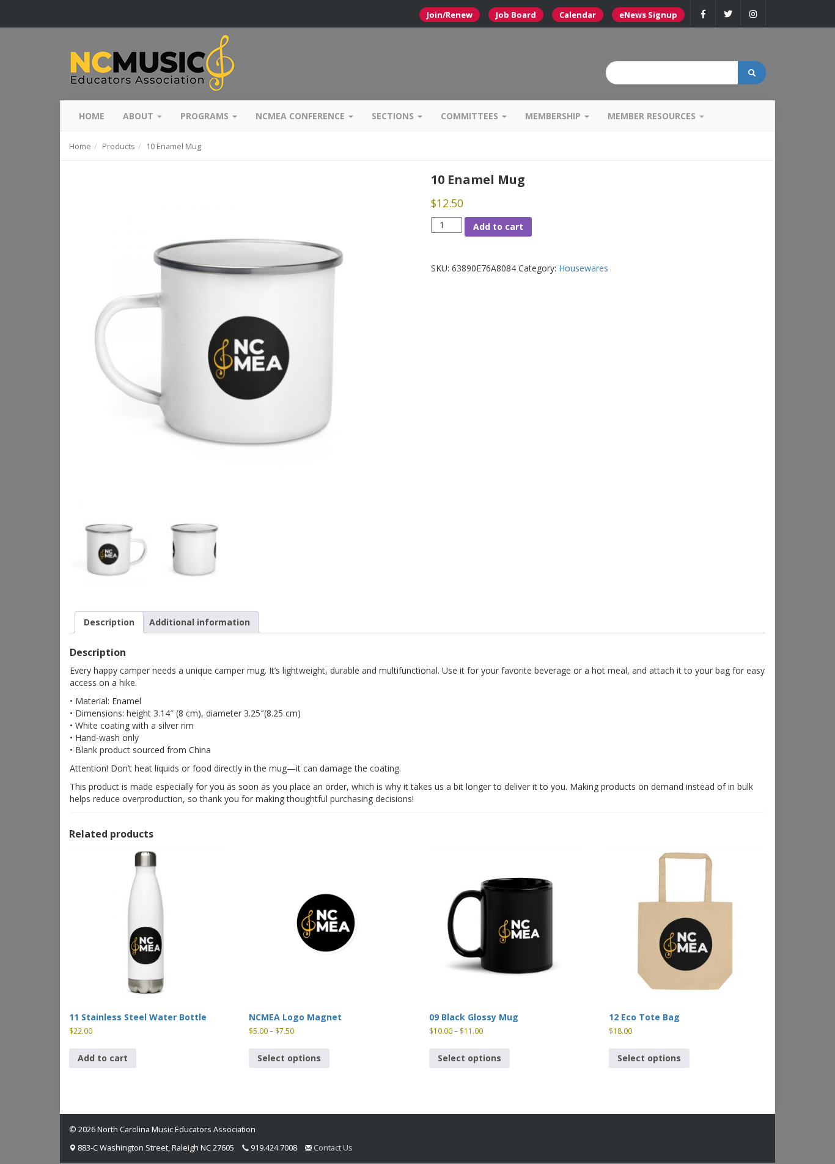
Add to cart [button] (103, 1058)
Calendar (577, 14)
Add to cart (498, 226)
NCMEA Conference (301, 116)
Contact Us (333, 1147)
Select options (289, 1058)
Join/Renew (450, 14)
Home (92, 116)
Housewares (583, 268)
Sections (394, 116)
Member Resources (653, 116)
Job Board (516, 14)
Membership (554, 116)
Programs (205, 116)
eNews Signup (648, 14)
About (139, 116)
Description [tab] (109, 622)
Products (118, 146)
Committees (471, 116)
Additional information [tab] (199, 622)
